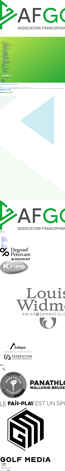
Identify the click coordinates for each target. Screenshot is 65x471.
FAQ (2, 243)
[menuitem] (3, 40)
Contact (4, 72)
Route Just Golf (5, 46)
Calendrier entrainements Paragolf (7, 62)
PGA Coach (4, 65)
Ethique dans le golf (5, 71)
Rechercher (8, 470)
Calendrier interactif (5, 52)
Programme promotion (4, 240)
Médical (4, 70)
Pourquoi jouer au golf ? (6, 43)
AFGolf (2, 67)
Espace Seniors (3, 81)
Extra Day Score (5, 49)
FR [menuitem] (3, 40)
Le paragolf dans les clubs (6, 61)
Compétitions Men (5, 55)
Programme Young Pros (6, 59)
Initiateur (4, 64)
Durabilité (3, 66)
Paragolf (2, 60)
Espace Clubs (3, 80)
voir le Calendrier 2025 (2, 89)
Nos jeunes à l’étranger (5, 58)
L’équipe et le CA (5, 68)
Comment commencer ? (6, 44)
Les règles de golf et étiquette (6, 48)
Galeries (2, 79)
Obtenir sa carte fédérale (6, 47)
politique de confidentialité (6, 77)
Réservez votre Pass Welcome (5, 42)
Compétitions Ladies (5, 54)
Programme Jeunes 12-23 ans (5, 239)
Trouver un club (3, 237)
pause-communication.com (7, 468)
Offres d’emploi (3, 82)
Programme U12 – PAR (6, 57)
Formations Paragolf (5, 63)
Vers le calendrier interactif (3, 92)
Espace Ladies (3, 245)
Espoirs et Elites (3, 56)
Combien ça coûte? (5, 45)
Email (0, 75)
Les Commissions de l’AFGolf (6, 69)
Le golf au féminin (5, 50)
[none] (34, 34)
